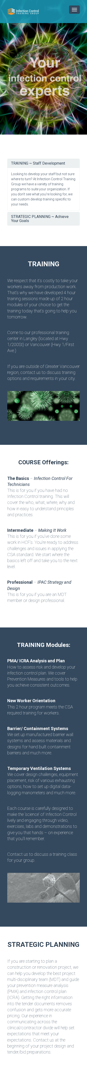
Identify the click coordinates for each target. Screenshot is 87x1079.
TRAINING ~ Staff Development (38, 163)
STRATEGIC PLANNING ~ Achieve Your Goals (40, 218)
